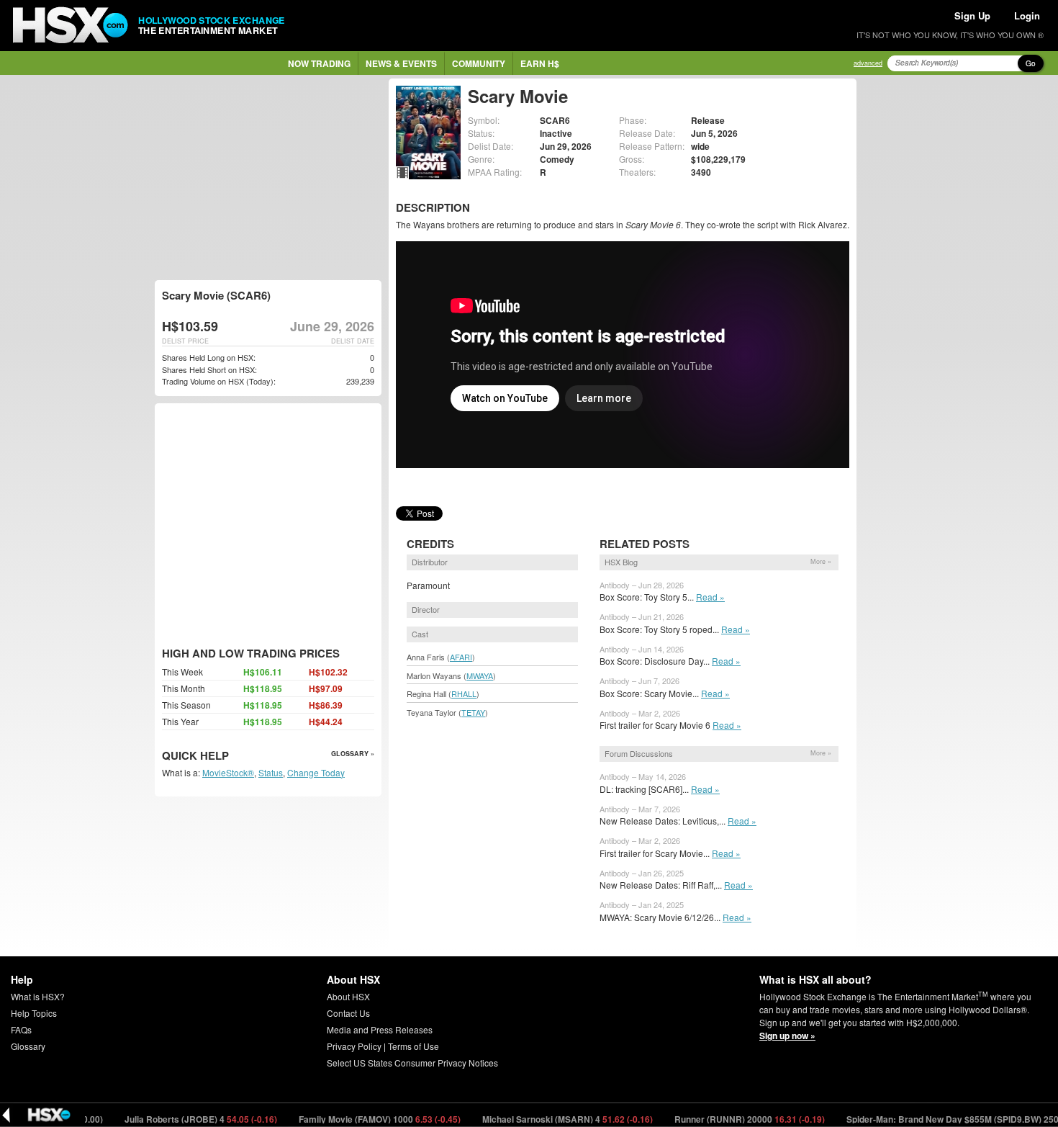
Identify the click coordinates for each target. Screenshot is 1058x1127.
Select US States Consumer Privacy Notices (412, 1062)
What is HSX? (38, 996)
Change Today (316, 772)
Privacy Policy (354, 1046)
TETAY (473, 712)
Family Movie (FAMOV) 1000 (358, 1119)
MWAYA (479, 675)
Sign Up (972, 15)
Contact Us (348, 1013)
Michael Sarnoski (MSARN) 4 (545, 1119)
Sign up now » (787, 1035)
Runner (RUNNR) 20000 (727, 1119)
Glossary (28, 1046)
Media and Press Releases (380, 1029)
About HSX (348, 996)
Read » (710, 597)
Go (1031, 63)
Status (270, 772)
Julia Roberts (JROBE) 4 (178, 1119)
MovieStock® (228, 772)
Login (1027, 15)
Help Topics (34, 1013)
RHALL (463, 693)
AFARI (461, 657)
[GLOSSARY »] (230, 756)
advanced (868, 63)
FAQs (21, 1029)
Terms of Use (413, 1046)
